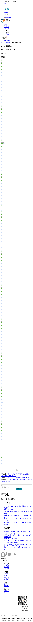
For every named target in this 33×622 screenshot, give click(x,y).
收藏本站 (6, 3)
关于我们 (6, 573)
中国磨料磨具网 (12, 615)
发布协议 (6, 565)
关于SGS (6, 584)
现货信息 (6, 27)
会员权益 (6, 579)
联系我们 (6, 575)
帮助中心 (6, 577)
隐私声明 (6, 568)
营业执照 (28, 620)
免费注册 (9, 17)
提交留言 (19, 488)
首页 (5, 25)
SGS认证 (6, 586)
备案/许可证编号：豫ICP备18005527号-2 (13, 620)
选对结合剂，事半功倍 (11, 538)
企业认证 (6, 12)
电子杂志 (6, 34)
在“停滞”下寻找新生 (10, 510)
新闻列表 (6, 591)
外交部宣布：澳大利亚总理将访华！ (18, 477)
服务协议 (6, 567)
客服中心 (6, 14)
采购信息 (6, 28)
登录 (6, 17)
